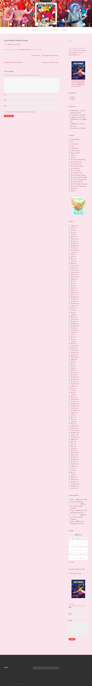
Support (64, 30)
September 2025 (75, 250)
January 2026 (74, 241)
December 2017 (75, 457)
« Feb (70, 562)
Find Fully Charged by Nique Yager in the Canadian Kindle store (78, 82)
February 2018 (74, 453)
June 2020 (73, 390)
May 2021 (73, 366)
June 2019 (73, 417)
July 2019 (73, 415)
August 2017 (74, 466)
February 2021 (74, 372)
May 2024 (73, 286)
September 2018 (75, 437)
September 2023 (75, 303)
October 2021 (74, 355)
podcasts (56, 55)
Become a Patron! (8, 671)
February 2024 (74, 292)
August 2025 (74, 252)
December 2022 (75, 323)
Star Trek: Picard (75, 168)
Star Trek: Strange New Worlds (79, 177)
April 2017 (73, 475)
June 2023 (73, 310)
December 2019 (75, 404)
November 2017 (75, 459)
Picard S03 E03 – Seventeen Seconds (13, 62)
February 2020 (74, 399)
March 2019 (74, 424)
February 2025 (74, 266)
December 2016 (75, 484)
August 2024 (74, 279)
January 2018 (74, 455)
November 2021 (75, 352)
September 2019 (75, 410)
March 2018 (74, 450)
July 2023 (73, 308)
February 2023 (74, 319)
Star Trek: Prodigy (75, 171)
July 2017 (73, 468)
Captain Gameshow (25, 49)
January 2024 (74, 295)
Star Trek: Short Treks (76, 173)
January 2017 (74, 481)
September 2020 (75, 384)
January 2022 (74, 348)
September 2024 (75, 277)
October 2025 (74, 248)
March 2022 (74, 343)
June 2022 (73, 337)
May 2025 (73, 259)
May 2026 (73, 232)
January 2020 (74, 401)
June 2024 (73, 283)
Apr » (73, 562)
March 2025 (74, 263)
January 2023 (74, 321)
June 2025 (73, 257)
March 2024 (74, 290)
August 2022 (74, 332)
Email (5, 100)
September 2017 (75, 464)
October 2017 (74, 461)
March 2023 (74, 317)
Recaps (45, 30)
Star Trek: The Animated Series (79, 179)
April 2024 (73, 288)
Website (5, 106)
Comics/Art (34, 30)
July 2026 (73, 228)
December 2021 (75, 350)
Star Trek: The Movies (77, 182)
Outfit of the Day (75, 151)
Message (71, 620)
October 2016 (74, 488)
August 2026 (74, 226)
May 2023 (73, 312)
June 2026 (73, 230)
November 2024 (75, 272)
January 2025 (74, 268)
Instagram (72, 97)
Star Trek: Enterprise (76, 164)
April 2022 (73, 341)
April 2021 (73, 368)
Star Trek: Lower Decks (77, 166)
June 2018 (73, 444)
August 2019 (74, 412)
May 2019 (73, 419)
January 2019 (74, 428)
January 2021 (74, 375)
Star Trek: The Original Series (78, 186)
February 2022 (74, 346)
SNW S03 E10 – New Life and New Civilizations (78, 506)
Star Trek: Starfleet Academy (78, 175)
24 (83, 554)
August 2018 (74, 439)
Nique (18, 44)
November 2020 (75, 379)
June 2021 (73, 363)
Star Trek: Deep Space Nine (78, 159)
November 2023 (75, 299)
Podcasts (55, 30)
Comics (73, 146)
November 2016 (75, 486)
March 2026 (74, 237)
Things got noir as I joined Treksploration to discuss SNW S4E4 (78, 119)
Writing (73, 191)
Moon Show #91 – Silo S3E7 (78, 115)
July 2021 (73, 361)
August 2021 (74, 359)
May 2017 (73, 473)
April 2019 (73, 421)
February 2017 (74, 479)
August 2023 (74, 306)
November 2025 (75, 246)
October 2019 (74, 408)
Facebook (72, 99)
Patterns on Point (75, 153)
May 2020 (73, 392)
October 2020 (74, 381)
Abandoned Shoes (75, 139)
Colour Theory (75, 144)
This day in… (74, 188)
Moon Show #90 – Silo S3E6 (78, 128)
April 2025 (73, 261)
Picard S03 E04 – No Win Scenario (50, 62)
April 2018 (73, 448)
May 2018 (73, 446)
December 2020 (75, 377)
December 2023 (75, 297)
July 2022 (73, 335)
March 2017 (74, 477)
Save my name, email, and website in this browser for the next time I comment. (20, 112)
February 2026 (74, 239)
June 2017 (73, 470)
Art (72, 142)
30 (81, 558)
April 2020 (73, 395)
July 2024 (73, 281)
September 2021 (75, 357)
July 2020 (73, 388)
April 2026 (73, 234)
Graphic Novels (75, 148)
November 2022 (75, 326)
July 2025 (73, 254)
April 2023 (73, 315)
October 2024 (74, 274)
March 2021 (74, 370)
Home (26, 30)
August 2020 (74, 386)
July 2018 (73, 441)
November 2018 (75, 432)
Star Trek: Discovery (76, 162)
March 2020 (74, 397)
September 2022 (75, 330)
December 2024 (75, 270)
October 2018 (74, 435)
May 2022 (73, 339)
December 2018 (75, 430)
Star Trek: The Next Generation (79, 184)
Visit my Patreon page (75, 573)
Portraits (73, 157)
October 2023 (74, 301)
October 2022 (74, 328)
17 (83, 550)
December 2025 (75, 243)
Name (5, 94)
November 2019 (75, 406)
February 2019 (74, 426)
